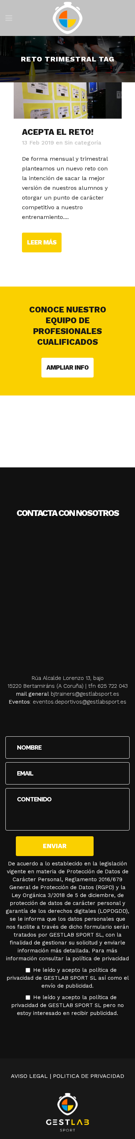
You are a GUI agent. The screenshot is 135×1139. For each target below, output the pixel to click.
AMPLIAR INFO (67, 367)
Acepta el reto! (58, 132)
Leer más (42, 242)
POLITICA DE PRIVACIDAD (88, 1075)
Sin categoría (82, 142)
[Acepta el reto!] (68, 100)
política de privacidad (100, 958)
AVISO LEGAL (29, 1075)
